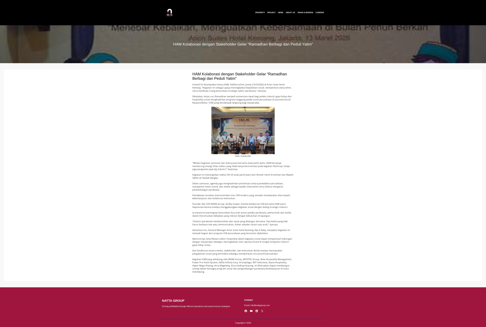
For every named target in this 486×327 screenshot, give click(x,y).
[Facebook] (245, 310)
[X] (262, 310)
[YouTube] (251, 310)
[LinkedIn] (256, 310)
